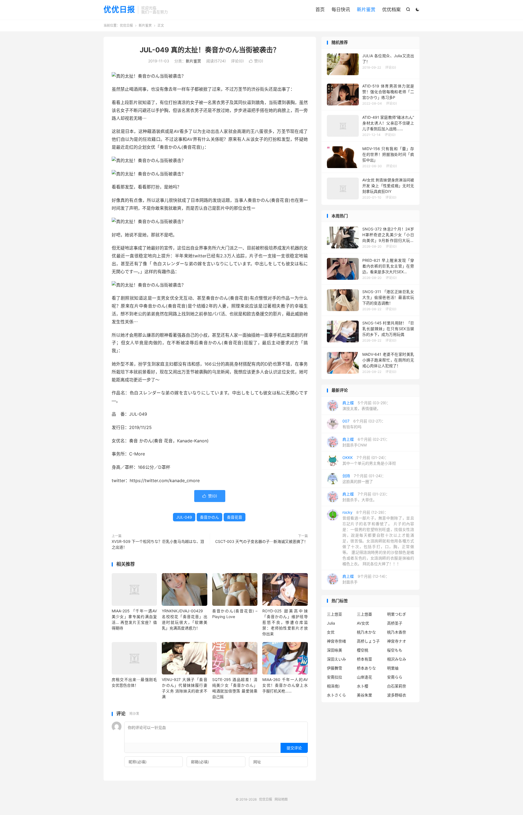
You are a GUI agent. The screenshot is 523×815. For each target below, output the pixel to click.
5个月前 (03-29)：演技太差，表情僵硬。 (366, 405)
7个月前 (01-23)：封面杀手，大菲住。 (366, 497)
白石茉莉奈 (396, 686)
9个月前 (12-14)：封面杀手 (365, 579)
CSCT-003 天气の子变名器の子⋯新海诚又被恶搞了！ (261, 541)
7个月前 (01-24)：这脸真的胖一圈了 (364, 478)
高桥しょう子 (368, 641)
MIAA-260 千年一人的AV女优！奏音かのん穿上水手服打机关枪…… (285, 685)
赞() (256, 61)
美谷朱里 (364, 695)
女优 (331, 632)
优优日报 (119, 9)
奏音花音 (234, 517)
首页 (320, 9)
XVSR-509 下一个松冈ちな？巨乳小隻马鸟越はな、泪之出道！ (158, 544)
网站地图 (281, 799)
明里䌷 (393, 668)
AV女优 (363, 623)
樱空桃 (362, 650)
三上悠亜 (364, 614)
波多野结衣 (396, 695)
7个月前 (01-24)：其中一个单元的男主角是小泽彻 (369, 460)
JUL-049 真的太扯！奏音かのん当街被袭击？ (210, 50)
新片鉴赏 (366, 9)
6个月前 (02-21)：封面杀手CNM (366, 442)
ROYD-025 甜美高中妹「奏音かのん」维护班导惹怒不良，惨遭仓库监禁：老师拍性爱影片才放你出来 (285, 622)
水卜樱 (362, 686)
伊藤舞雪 (334, 668)
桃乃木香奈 (396, 632)
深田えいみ (336, 659)
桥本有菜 (364, 659)
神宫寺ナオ (396, 641)
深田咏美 (334, 650)
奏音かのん (209, 517)
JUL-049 (184, 517)
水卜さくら (336, 695)
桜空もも (394, 650)
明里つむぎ (396, 614)
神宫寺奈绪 (336, 641)
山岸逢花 (364, 677)
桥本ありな (366, 668)
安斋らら (394, 677)
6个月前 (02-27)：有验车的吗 (363, 424)
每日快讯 (341, 9)
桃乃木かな (366, 632)
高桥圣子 (394, 623)
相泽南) (333, 686)
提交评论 (294, 748)
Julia (331, 623)
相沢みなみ (396, 659)
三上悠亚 (334, 614)
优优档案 (391, 9)
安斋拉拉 (334, 677)
